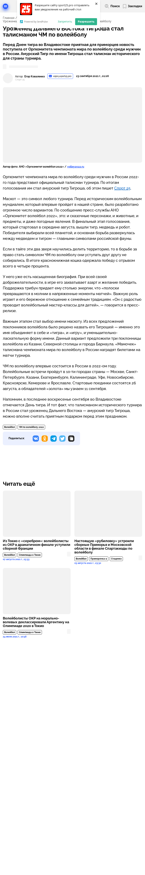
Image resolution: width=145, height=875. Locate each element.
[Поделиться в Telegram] (53, 438)
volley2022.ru (75, 166)
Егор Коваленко (34, 76)
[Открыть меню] (5, 6)
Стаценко (116, 558)
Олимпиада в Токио (30, 555)
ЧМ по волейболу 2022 (31, 427)
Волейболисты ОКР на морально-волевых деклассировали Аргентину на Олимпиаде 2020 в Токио (36, 622)
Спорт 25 (122, 188)
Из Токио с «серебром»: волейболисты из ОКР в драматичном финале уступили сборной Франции (36, 544)
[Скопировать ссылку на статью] (71, 438)
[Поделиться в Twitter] (62, 438)
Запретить (65, 21)
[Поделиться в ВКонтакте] (36, 438)
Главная (8, 18)
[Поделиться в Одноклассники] (45, 438)
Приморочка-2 (98, 558)
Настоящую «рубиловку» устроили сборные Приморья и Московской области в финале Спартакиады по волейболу (104, 546)
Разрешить (86, 21)
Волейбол (9, 427)
